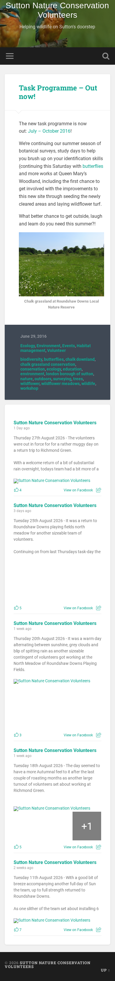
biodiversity (31, 359)
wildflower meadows (60, 383)
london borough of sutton (69, 373)
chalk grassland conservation (47, 364)
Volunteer (56, 350)
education (72, 369)
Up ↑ (105, 970)
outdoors (42, 378)
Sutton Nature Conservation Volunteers (57, 10)
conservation (32, 369)
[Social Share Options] (98, 490)
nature (26, 378)
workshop (29, 388)
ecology (54, 369)
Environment (48, 345)
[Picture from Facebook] (36, 580)
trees (78, 378)
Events (68, 345)
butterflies (93, 166)
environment (32, 373)
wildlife (88, 383)
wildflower (30, 383)
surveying (62, 378)
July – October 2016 (49, 131)
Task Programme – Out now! (58, 92)
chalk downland (80, 359)
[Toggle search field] (105, 56)
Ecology (27, 345)
